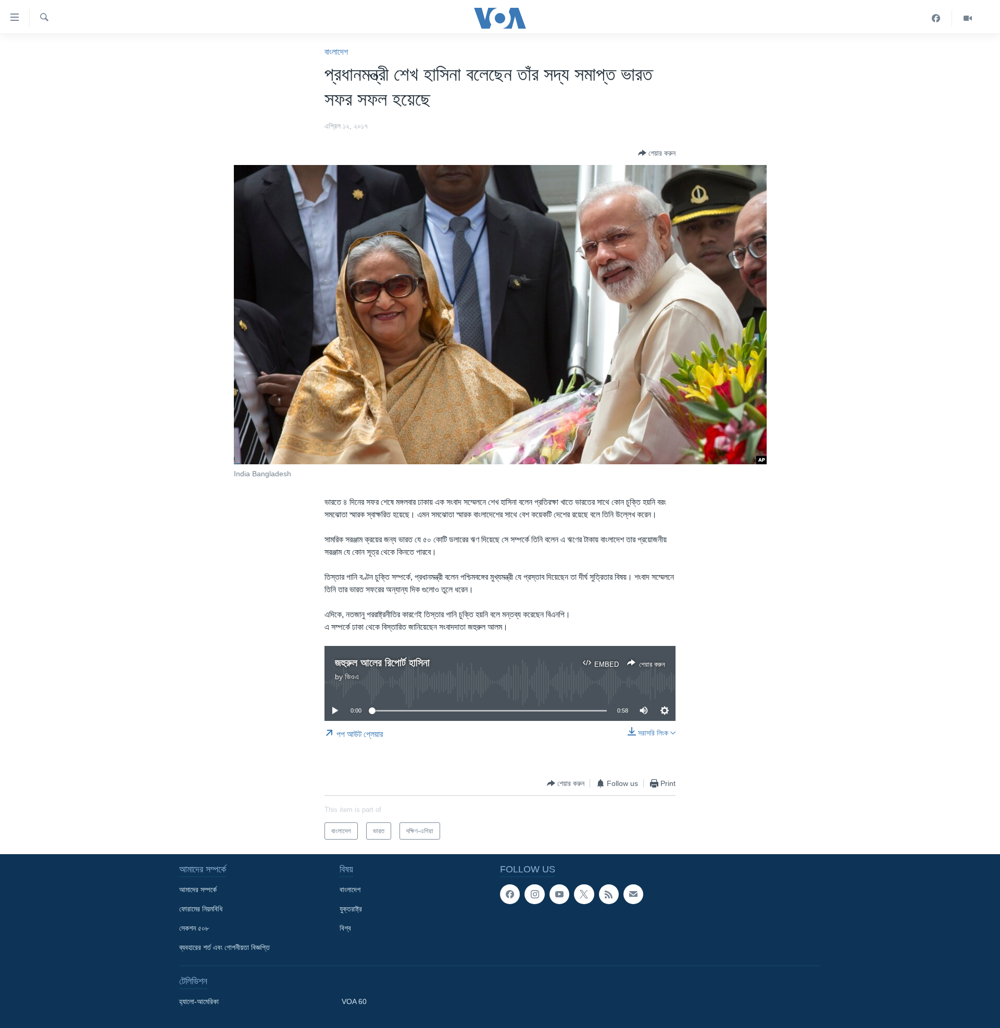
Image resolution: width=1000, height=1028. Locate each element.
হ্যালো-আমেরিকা (199, 1001)
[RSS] (609, 894)
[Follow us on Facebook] (510, 894)
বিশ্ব (345, 928)
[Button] (657, 153)
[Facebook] (936, 18)
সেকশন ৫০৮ (194, 928)
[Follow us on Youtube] (559, 894)
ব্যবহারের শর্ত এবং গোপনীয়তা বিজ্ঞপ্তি (224, 947)
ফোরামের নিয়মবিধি (200, 909)
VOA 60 (354, 1001)
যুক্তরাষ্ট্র (351, 909)
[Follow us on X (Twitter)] (584, 894)
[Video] (967, 18)
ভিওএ (352, 676)
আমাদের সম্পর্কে (198, 889)
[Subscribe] (633, 894)
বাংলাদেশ (336, 51)
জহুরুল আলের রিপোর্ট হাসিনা (382, 662)
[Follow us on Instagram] (534, 894)
